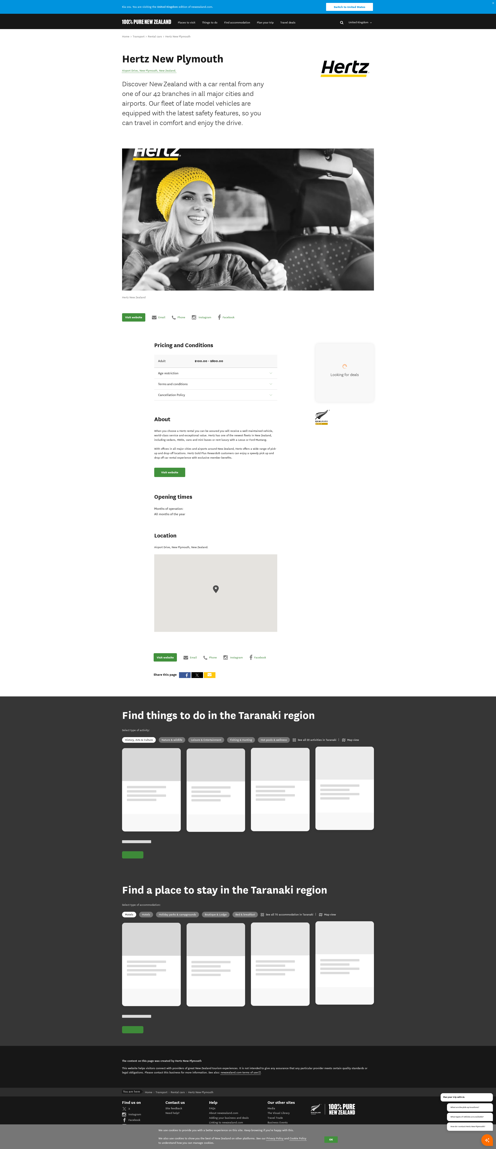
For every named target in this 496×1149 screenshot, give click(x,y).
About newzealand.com (223, 1113)
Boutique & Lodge (216, 914)
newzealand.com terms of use (241, 1072)
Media (271, 1108)
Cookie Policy (298, 1138)
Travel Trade (275, 1118)
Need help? (172, 1113)
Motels (129, 914)
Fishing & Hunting (241, 740)
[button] (186, 22)
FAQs (212, 1108)
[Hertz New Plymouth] (345, 69)
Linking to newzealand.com (226, 1122)
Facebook (134, 1120)
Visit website (133, 317)
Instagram (134, 1114)
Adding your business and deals (229, 1118)
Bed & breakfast (245, 914)
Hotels (146, 914)
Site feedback (173, 1108)
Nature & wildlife (172, 740)
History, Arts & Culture (139, 740)
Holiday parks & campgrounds (177, 914)
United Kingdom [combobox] (359, 22)
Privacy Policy (274, 1138)
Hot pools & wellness (274, 740)
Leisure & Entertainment (206, 740)
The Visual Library (279, 1113)
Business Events (278, 1122)
